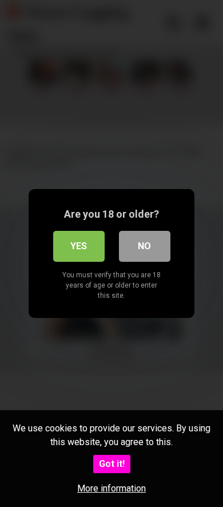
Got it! (112, 463)
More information (111, 488)
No (144, 246)
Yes (78, 246)
